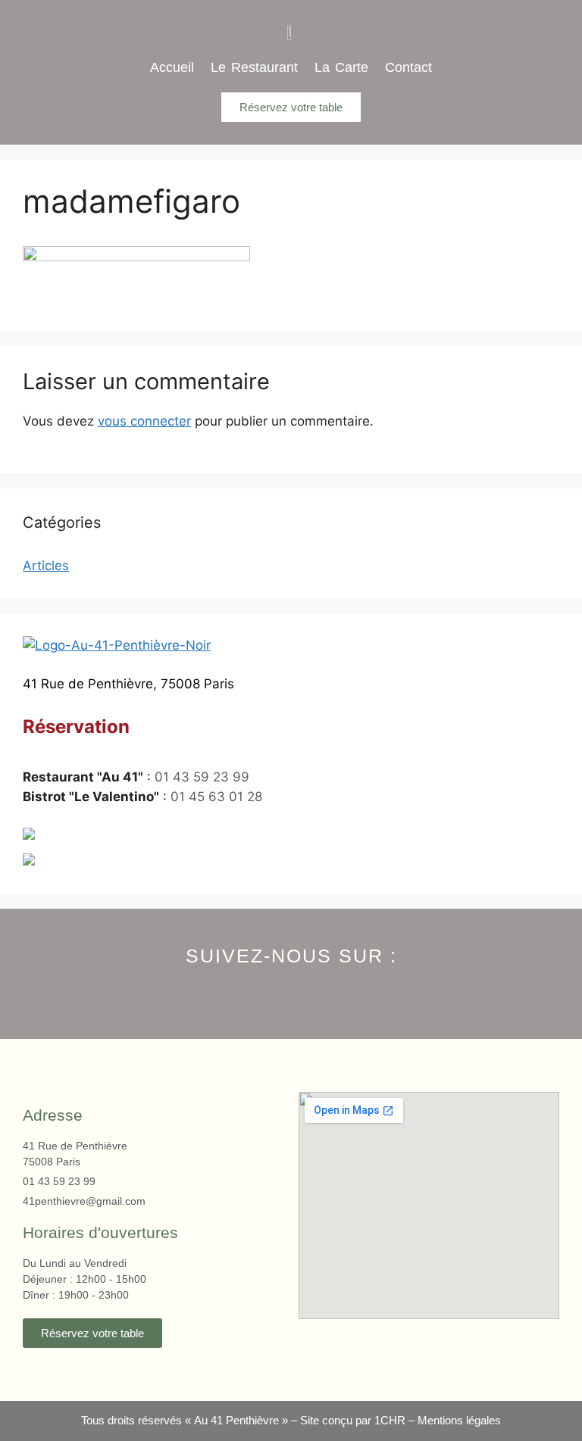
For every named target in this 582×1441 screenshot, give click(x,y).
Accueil (172, 67)
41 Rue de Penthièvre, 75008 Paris (128, 683)
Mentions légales (459, 1420)
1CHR (389, 1420)
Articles (46, 565)
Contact (408, 67)
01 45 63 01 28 (216, 796)
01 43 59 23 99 (202, 776)
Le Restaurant (254, 67)
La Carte (341, 67)
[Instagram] (291, 991)
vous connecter (144, 421)
